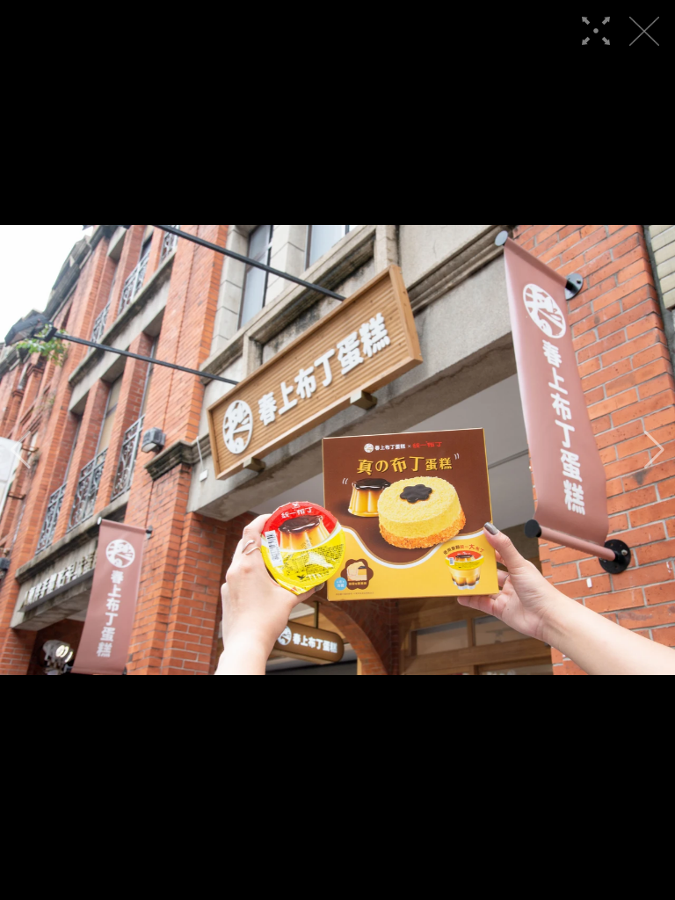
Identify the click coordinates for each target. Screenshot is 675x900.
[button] (21, 450)
